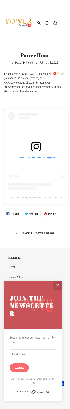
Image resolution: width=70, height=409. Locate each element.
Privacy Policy (15, 277)
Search (12, 267)
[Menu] (63, 22)
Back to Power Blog (38, 233)
